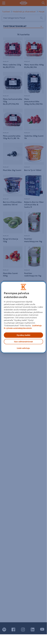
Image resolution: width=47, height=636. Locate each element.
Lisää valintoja (23, 348)
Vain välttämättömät (23, 342)
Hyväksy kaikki (23, 335)
